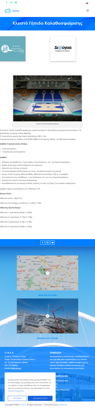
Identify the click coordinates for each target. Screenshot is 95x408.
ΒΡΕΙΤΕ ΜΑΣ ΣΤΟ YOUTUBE (47, 338)
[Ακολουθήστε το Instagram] (11, 2)
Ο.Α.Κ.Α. (22, 404)
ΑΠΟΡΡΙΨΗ (17, 398)
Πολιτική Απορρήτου (16, 391)
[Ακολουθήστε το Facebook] (6, 2)
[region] (30, 387)
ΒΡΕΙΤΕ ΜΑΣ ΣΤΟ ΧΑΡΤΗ (47, 295)
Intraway (63, 404)
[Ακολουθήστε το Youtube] (16, 2)
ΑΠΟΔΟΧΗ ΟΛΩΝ (40, 398)
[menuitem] (87, 3)
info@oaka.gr (15, 368)
